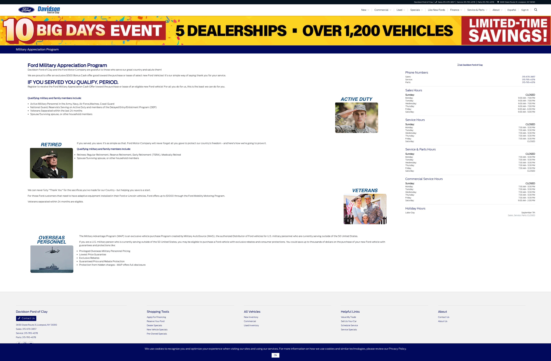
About (442, 311)
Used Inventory (251, 325)
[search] (535, 10)
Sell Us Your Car (349, 321)
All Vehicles (252, 311)
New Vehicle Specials (157, 329)
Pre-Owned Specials (157, 334)
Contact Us (28, 318)
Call (470, 65)
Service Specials (349, 329)
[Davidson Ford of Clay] (40, 9)
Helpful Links (350, 311)
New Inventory (251, 317)
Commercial (250, 321)
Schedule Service (349, 325)
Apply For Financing (156, 317)
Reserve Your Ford (155, 321)
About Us (442, 321)
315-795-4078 (528, 80)
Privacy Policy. (398, 348)
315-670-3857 (528, 77)
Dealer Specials (154, 325)
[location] (498, 2)
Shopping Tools (158, 311)
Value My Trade (348, 317)
